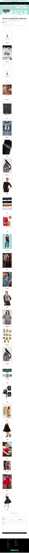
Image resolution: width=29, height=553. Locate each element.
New (14, 11)
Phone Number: (20, 519)
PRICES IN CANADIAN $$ (21, 7)
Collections (18, 12)
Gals (17, 11)
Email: (11, 519)
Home (12, 16)
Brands (20, 14)
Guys (23, 11)
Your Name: (3, 519)
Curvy (20, 11)
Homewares (23, 12)
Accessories (14, 12)
